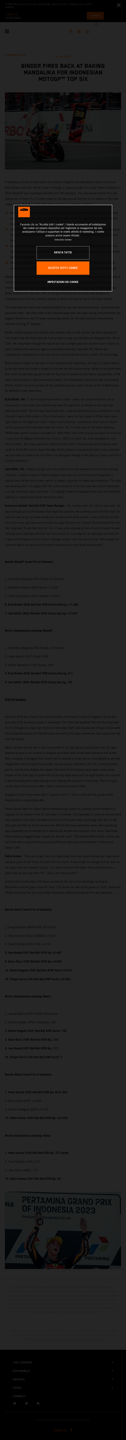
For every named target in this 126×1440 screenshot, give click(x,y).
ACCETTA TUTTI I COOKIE (63, 268)
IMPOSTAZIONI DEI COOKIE (63, 282)
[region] (63, 248)
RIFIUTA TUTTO (63, 252)
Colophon (68, 239)
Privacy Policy (59, 239)
